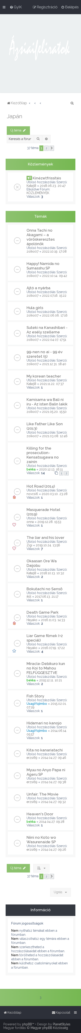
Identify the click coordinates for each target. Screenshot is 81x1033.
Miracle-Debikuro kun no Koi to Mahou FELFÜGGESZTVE (46, 668)
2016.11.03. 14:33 (53, 620)
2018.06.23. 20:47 (52, 186)
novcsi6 (32, 494)
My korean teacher (44, 376)
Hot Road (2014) (41, 486)
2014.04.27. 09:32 (53, 802)
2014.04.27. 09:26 (53, 849)
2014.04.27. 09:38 (53, 782)
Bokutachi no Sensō (45, 589)
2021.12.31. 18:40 (54, 364)
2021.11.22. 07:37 (52, 384)
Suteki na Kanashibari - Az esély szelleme (47, 329)
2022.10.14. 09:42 (54, 276)
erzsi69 (32, 757)
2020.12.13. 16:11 (51, 469)
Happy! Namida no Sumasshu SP (43, 265)
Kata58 (31, 186)
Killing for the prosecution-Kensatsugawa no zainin (43, 455)
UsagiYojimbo (37, 703)
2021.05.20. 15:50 (54, 412)
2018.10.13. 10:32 (52, 573)
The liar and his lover (45, 537)
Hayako (32, 620)
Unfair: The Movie (42, 794)
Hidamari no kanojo (44, 723)
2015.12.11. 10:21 (50, 680)
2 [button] (46, 148)
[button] (52, 148)
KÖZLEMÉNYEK (38, 193)
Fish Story (35, 696)
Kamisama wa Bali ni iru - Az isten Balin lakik (47, 401)
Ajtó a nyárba (38, 288)
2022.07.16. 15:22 (54, 295)
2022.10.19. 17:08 (54, 251)
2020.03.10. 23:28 (55, 494)
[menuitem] (16, 7)
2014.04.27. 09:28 (51, 821)
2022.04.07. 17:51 (54, 339)
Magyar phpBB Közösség (49, 1028)
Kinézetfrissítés (47, 178)
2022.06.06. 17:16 (55, 315)
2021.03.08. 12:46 (55, 436)
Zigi (29, 545)
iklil (29, 596)
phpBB (27, 1024)
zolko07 (32, 251)
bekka (31, 469)
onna (30, 522)
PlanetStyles (61, 1024)
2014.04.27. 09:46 (53, 757)
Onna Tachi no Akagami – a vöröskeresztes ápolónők (41, 237)
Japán (14, 116)
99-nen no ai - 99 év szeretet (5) (45, 354)
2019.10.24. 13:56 (48, 545)
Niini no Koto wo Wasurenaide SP (41, 839)
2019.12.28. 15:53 (49, 522)
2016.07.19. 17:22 (53, 648)
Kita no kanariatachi (45, 750)
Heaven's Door (40, 814)
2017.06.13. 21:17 (46, 596)
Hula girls (35, 307)
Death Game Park (42, 612)
